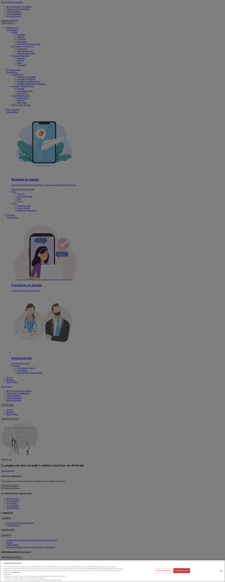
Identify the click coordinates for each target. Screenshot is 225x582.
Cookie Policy (16, 572)
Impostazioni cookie (163, 570)
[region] (112, 571)
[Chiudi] (221, 571)
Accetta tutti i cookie (181, 570)
